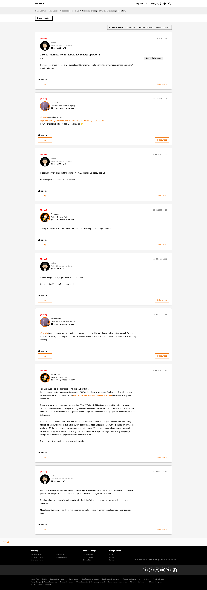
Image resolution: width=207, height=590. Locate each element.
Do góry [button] (7, 542)
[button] (169, 38)
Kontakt (111, 557)
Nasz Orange (40, 11)
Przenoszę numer (36, 554)
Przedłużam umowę (37, 557)
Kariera (111, 560)
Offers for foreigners (155, 582)
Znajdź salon (60, 554)
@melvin (44, 117)
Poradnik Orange (158, 579)
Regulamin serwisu (66, 582)
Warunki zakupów (82, 582)
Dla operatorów (88, 554)
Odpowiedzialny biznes (57, 579)
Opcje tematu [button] (43, 18)
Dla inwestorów (88, 557)
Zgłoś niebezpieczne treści (110, 579)
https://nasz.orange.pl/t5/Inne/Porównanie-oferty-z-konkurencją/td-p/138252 (72, 121)
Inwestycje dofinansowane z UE (41, 585)
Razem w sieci (73, 579)
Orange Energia (36, 582)
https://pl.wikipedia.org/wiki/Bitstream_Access (92, 395)
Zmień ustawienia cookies (90, 579)
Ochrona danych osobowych (117, 582)
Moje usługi (53, 11)
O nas (111, 554)
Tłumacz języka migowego (131, 579)
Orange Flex (35, 579)
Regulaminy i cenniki (37, 560)
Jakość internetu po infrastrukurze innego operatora (70, 54)
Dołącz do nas (141, 4)
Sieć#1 (44, 579)
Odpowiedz (162, 84)
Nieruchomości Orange (137, 582)
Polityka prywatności (98, 582)
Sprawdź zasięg (61, 557)
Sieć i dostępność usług (69, 11)
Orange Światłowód (153, 58)
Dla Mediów (87, 560)
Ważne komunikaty (50, 582)
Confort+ (146, 579)
